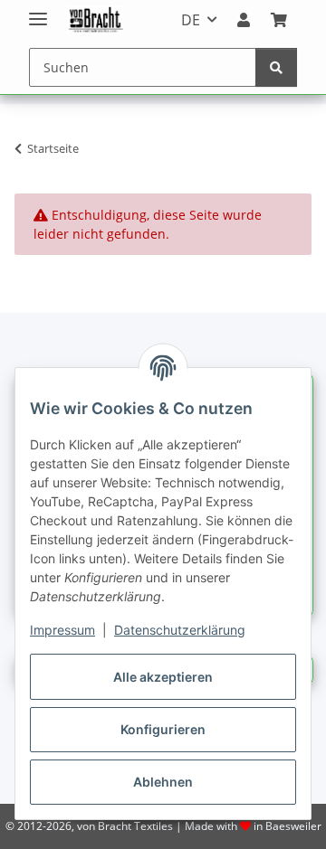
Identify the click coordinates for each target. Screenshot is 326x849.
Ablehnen (163, 781)
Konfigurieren (163, 729)
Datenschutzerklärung (179, 629)
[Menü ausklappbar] (38, 11)
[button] (243, 20)
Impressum (62, 629)
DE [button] (190, 20)
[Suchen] (276, 67)
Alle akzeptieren (163, 676)
